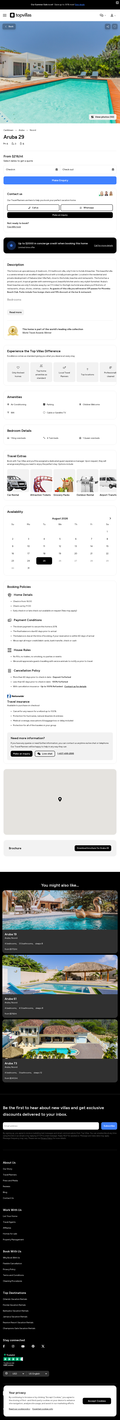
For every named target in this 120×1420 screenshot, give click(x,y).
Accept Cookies (97, 1401)
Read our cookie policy (19, 1409)
